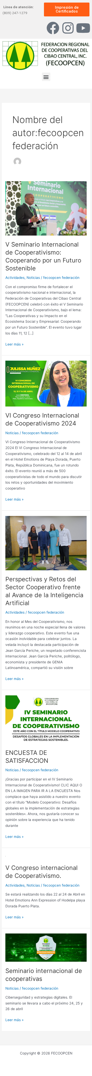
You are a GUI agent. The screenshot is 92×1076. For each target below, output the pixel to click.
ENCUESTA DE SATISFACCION (26, 756)
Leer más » (14, 343)
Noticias (33, 278)
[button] (46, 77)
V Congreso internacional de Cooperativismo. (41, 871)
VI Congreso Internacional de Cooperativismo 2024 (42, 419)
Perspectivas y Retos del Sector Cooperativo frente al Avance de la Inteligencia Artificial (44, 590)
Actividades (15, 278)
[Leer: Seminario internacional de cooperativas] (46, 947)
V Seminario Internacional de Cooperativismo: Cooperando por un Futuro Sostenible (43, 256)
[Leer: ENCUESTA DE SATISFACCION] (46, 719)
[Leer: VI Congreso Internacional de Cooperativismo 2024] (46, 383)
